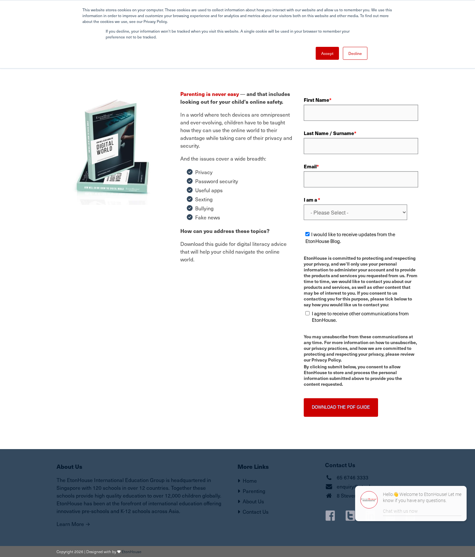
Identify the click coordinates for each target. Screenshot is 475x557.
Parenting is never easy (209, 94)
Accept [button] (327, 53)
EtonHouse (131, 551)
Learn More (70, 523)
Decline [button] (355, 53)
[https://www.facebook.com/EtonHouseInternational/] (330, 515)
